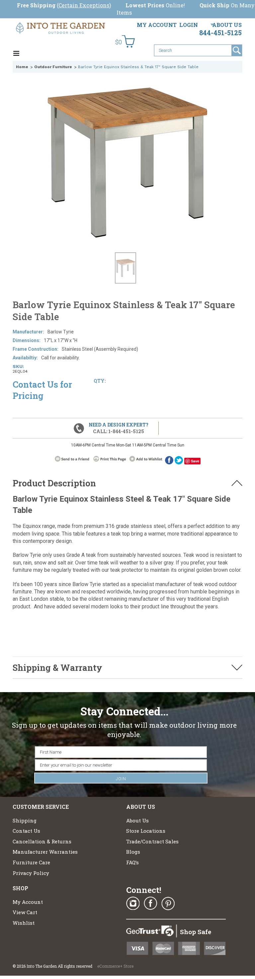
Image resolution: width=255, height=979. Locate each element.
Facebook (150, 904)
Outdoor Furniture (53, 66)
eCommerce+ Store (115, 966)
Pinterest (168, 904)
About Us (227, 24)
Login (188, 24)
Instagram (132, 904)
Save (195, 460)
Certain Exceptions (83, 5)
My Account (157, 24)
